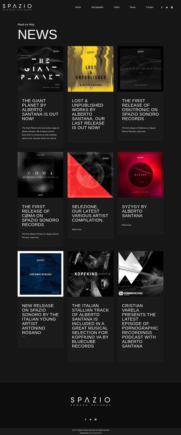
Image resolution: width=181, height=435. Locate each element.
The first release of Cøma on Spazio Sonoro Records (40, 215)
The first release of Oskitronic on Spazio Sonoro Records (140, 109)
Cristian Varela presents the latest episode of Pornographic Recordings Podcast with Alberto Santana (140, 325)
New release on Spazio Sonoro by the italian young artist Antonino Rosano (40, 319)
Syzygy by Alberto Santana (134, 211)
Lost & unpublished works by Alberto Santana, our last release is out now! (88, 114)
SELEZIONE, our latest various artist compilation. (90, 213)
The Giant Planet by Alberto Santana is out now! (40, 109)
